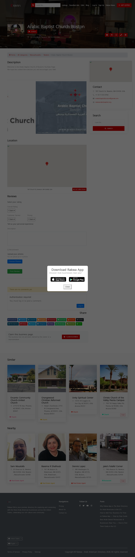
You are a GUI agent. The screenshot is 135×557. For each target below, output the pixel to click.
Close (67, 286)
